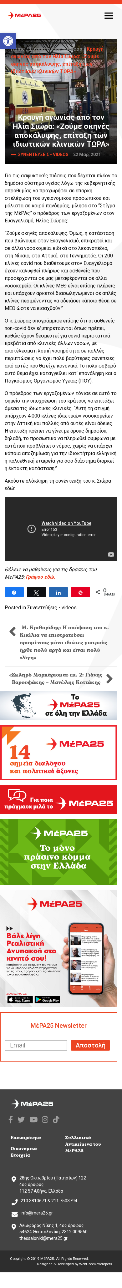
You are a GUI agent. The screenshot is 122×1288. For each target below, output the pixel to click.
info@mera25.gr (37, 1212)
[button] (8, 41)
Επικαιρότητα (26, 1137)
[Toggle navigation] (109, 15)
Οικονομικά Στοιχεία (24, 1152)
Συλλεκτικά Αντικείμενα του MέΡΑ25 (83, 1144)
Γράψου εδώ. (40, 577)
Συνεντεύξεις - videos (55, 49)
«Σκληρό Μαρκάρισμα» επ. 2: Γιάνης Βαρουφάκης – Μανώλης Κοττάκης (55, 678)
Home (18, 49)
